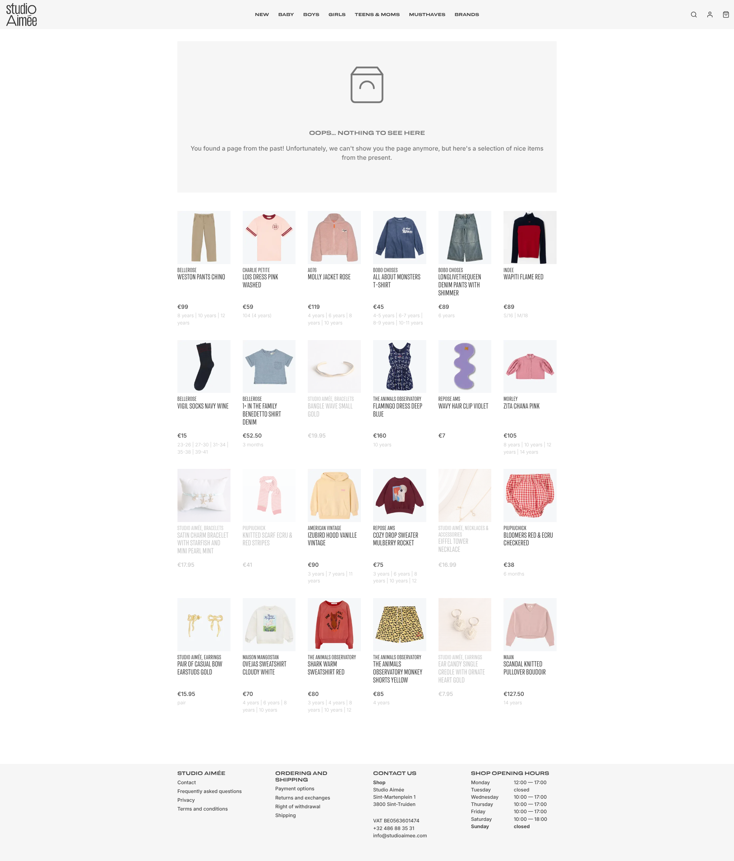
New (262, 14)
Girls (337, 14)
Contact (186, 783)
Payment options (294, 789)
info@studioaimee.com (400, 836)
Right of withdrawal (297, 807)
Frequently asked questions (209, 792)
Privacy (186, 800)
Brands (467, 14)
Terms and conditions (202, 809)
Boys (311, 14)
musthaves (427, 14)
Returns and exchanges (302, 798)
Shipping (285, 816)
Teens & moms (377, 14)
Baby (286, 14)
